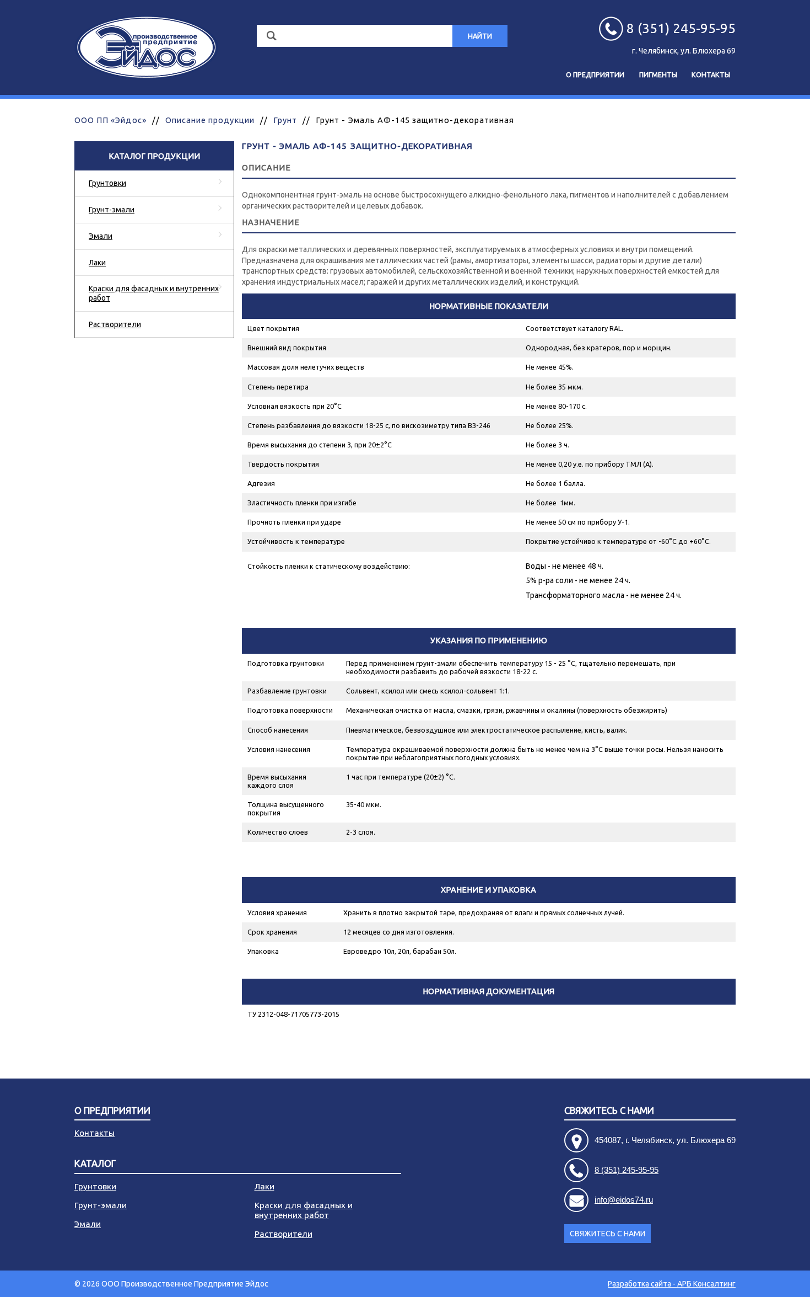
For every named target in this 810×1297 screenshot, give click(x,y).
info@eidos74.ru (624, 1199)
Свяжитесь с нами (607, 1233)
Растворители (115, 324)
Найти (480, 36)
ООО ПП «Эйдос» (110, 120)
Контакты (711, 74)
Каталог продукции (154, 156)
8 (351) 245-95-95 (626, 1170)
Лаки (97, 262)
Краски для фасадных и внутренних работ (154, 293)
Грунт (285, 120)
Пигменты (658, 74)
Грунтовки (107, 183)
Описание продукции (210, 120)
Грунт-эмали (111, 209)
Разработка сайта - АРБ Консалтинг (672, 1283)
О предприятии (595, 74)
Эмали (100, 236)
